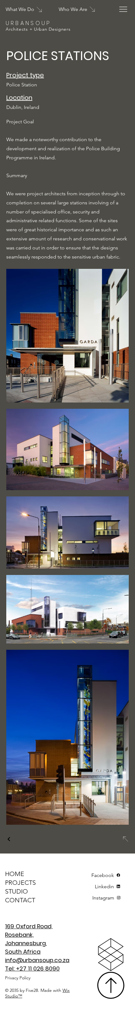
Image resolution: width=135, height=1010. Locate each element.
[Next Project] (125, 839)
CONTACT (20, 900)
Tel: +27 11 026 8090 (32, 968)
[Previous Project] (9, 839)
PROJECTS (20, 882)
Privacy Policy (17, 978)
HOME (14, 874)
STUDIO (16, 891)
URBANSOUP (28, 23)
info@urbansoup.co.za (37, 960)
